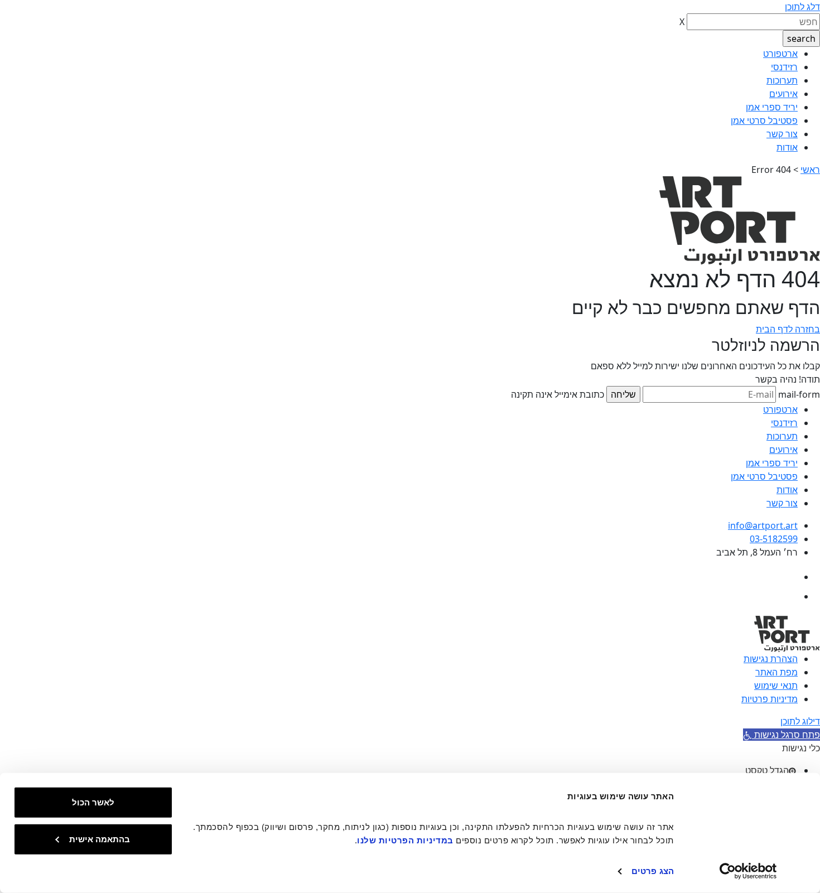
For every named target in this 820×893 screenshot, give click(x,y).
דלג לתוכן (802, 7)
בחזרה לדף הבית (788, 329)
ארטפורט (780, 53)
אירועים (783, 94)
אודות (787, 147)
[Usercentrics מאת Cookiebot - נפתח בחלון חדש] (748, 871)
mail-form (799, 394)
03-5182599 (774, 539)
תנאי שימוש (776, 685)
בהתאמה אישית (99, 838)
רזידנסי (784, 67)
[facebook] (788, 577)
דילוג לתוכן (800, 721)
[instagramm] (788, 596)
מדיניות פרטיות (769, 699)
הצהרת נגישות (771, 659)
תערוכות (782, 80)
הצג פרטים (652, 871)
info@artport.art (763, 525)
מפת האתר (776, 672)
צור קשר (782, 134)
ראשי (810, 169)
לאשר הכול (93, 802)
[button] (781, 734)
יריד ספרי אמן (772, 107)
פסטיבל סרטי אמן (764, 120)
